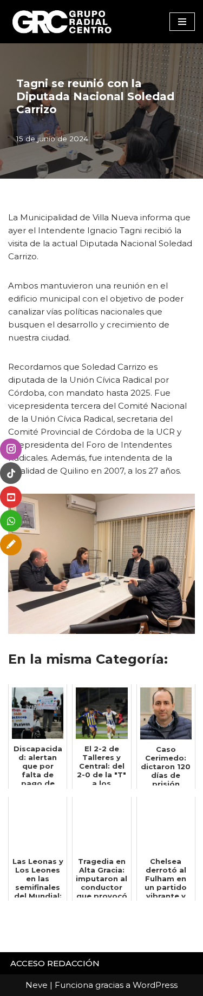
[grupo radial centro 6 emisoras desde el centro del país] (62, 22)
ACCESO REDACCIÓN (55, 963)
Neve (36, 985)
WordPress (155, 985)
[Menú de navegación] (182, 21)
